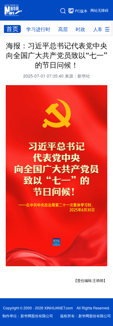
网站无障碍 (99, 10)
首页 (12, 29)
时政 (80, 29)
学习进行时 (38, 29)
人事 (98, 29)
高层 (63, 29)
